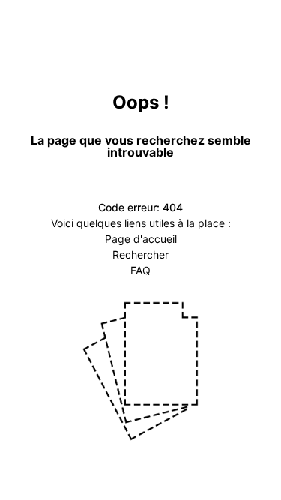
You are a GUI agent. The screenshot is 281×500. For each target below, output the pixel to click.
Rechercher (140, 254)
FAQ (140, 270)
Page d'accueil (141, 238)
